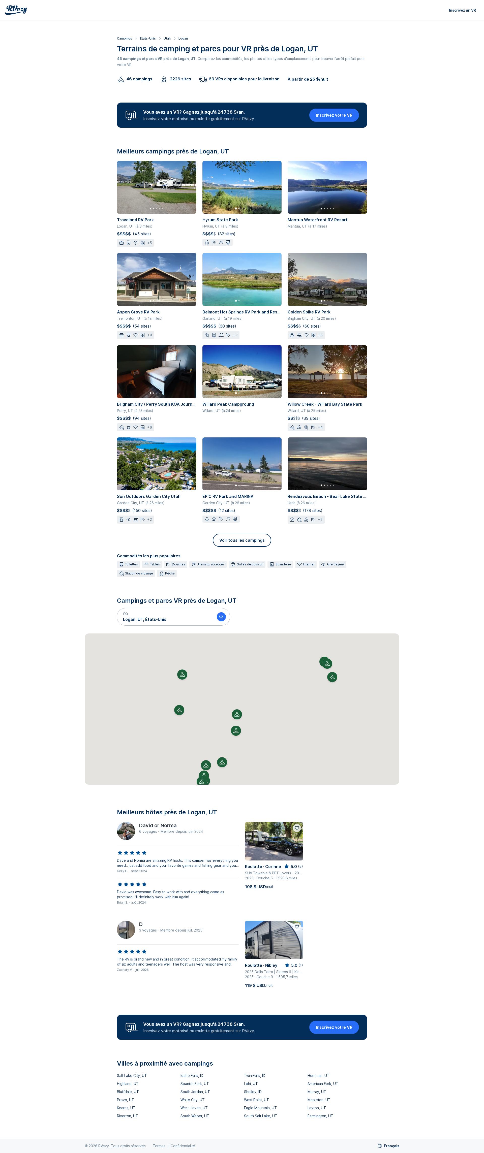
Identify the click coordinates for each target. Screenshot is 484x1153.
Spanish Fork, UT (194, 1083)
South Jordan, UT (195, 1092)
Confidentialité (183, 1146)
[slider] (132, 853)
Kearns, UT (126, 1108)
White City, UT (192, 1100)
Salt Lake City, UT (132, 1075)
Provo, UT (125, 1100)
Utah (167, 38)
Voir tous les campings (242, 540)
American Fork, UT (323, 1083)
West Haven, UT (194, 1108)
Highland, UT (128, 1083)
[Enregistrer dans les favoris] (297, 828)
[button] (165, 616)
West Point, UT (256, 1100)
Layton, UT (317, 1108)
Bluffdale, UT (128, 1092)
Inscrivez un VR (462, 10)
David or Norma (158, 825)
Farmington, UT (320, 1116)
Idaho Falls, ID (191, 1075)
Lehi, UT (251, 1083)
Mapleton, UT (319, 1100)
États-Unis (148, 38)
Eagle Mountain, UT (260, 1108)
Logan (183, 38)
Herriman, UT (318, 1075)
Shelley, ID (253, 1092)
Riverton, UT (127, 1116)
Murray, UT (317, 1092)
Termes (159, 1146)
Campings (124, 38)
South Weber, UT (194, 1116)
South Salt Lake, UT (260, 1116)
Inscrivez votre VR (334, 115)
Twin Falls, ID (254, 1075)
